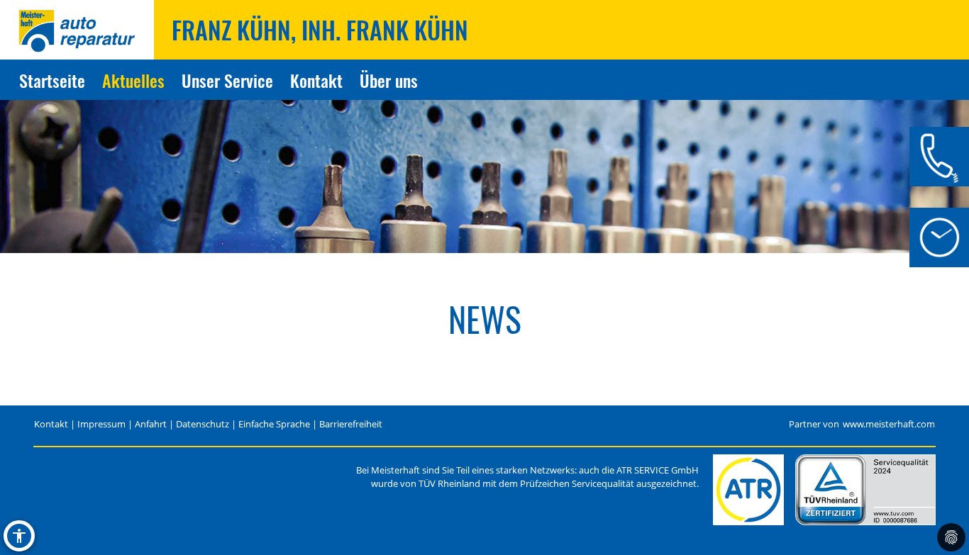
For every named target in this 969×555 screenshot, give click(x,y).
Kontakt (316, 80)
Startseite (52, 80)
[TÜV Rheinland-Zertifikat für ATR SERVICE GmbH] (865, 489)
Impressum (101, 424)
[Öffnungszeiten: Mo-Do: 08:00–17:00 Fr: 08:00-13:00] (939, 237)
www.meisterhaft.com (889, 424)
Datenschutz (202, 424)
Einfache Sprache (274, 424)
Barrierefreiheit (350, 424)
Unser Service (227, 80)
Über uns (389, 80)
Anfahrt (151, 424)
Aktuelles (133, 80)
